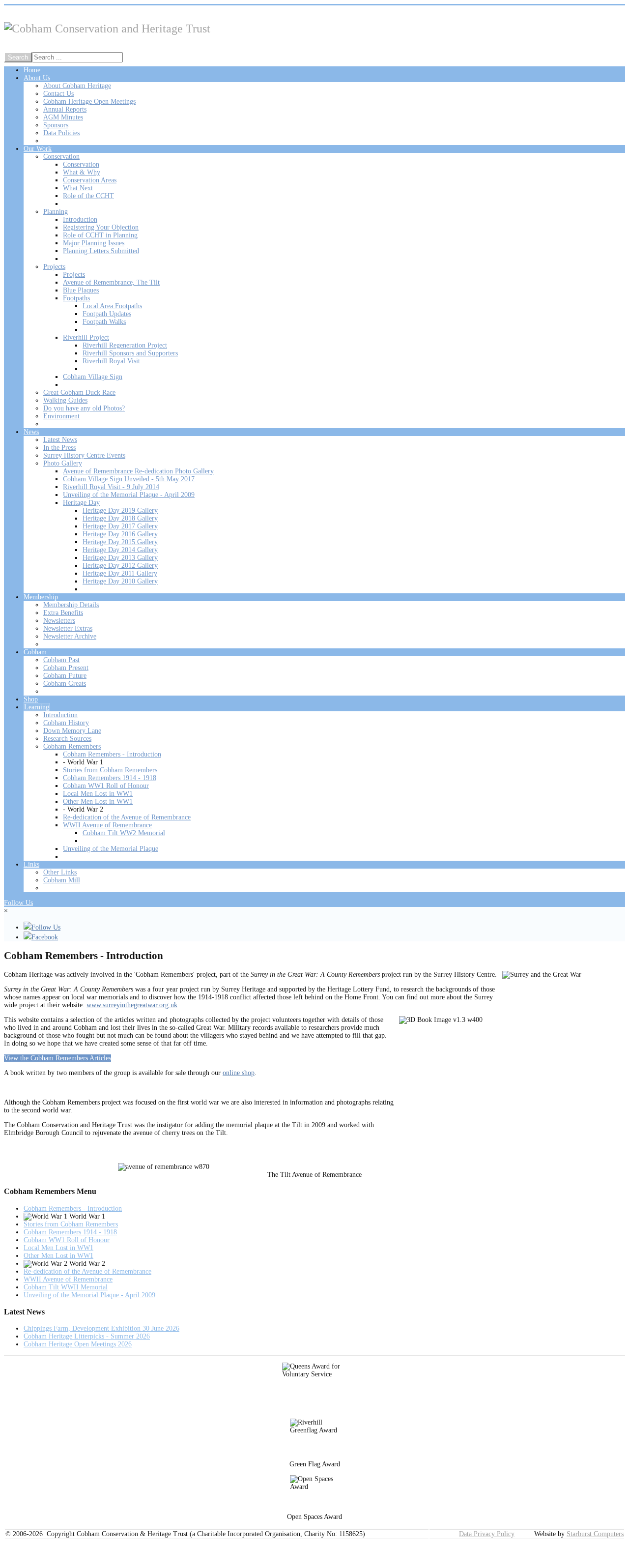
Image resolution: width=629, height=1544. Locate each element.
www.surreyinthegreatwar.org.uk (131, 1005)
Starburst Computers (595, 1534)
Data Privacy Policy (487, 1534)
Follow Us (18, 902)
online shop (239, 1073)
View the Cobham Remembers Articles (57, 1058)
